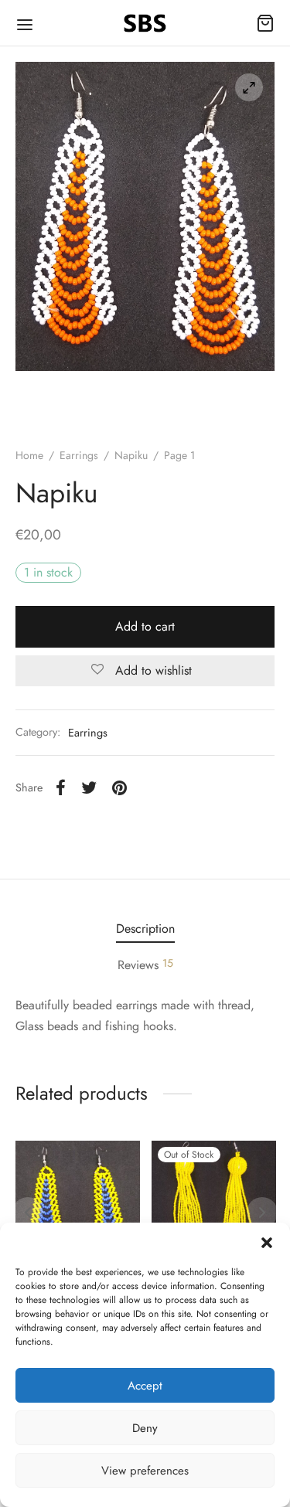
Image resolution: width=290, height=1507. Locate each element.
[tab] (145, 928)
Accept (145, 1385)
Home (29, 455)
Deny (145, 1428)
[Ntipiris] (77, 1203)
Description (145, 928)
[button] (267, 1242)
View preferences (145, 1470)
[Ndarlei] (214, 1203)
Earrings (79, 455)
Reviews (145, 964)
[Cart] (265, 23)
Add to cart (145, 626)
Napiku (131, 455)
